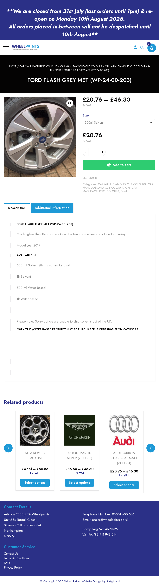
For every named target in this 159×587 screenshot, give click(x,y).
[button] (69, 103)
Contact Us (11, 553)
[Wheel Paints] (25, 47)
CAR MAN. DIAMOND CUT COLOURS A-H (118, 186)
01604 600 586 (123, 514)
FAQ (7, 563)
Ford (58, 70)
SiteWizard (113, 581)
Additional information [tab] (52, 208)
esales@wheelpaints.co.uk (110, 519)
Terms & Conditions (16, 558)
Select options (34, 482)
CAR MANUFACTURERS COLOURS (38, 66)
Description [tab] (17, 208)
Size (86, 115)
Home (12, 66)
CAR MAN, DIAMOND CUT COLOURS (81, 66)
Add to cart (122, 164)
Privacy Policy (13, 567)
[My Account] (135, 47)
